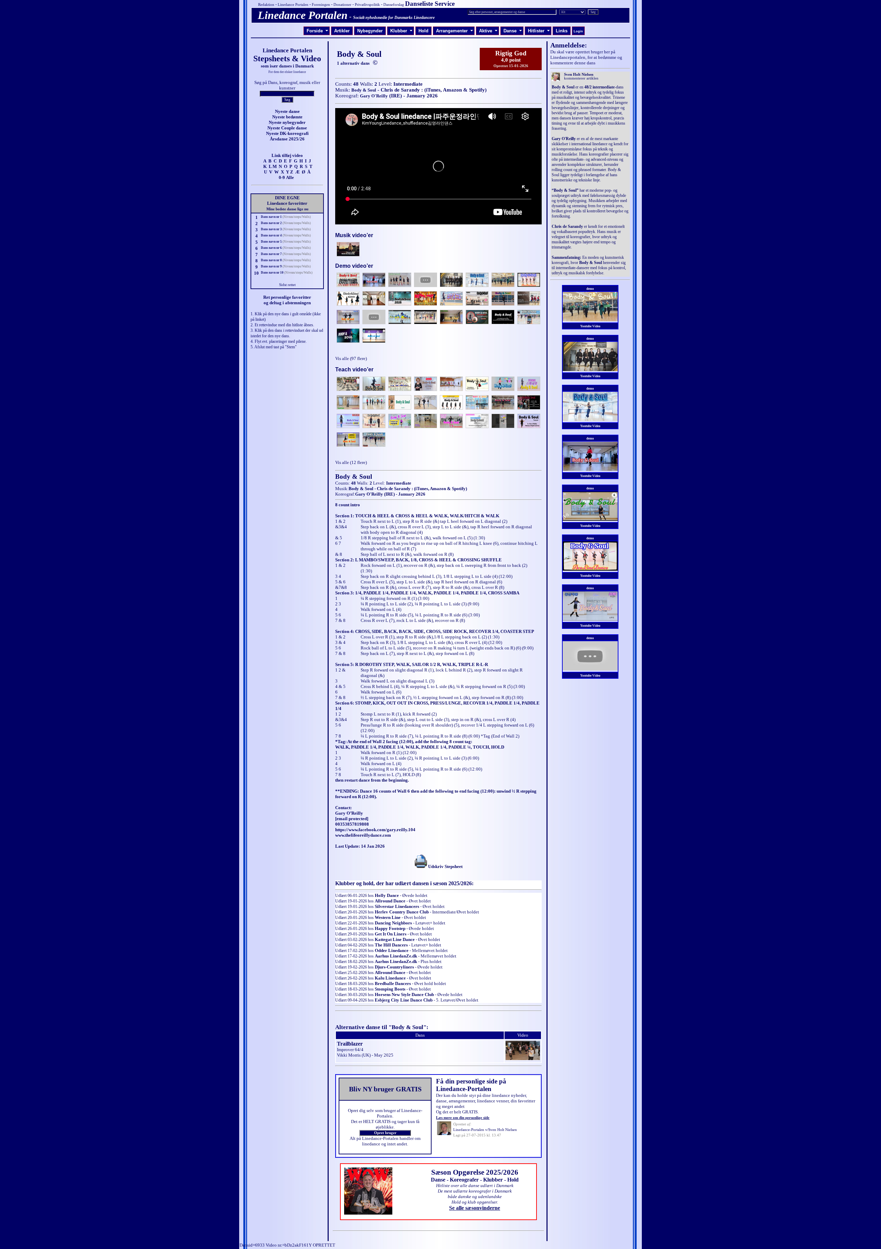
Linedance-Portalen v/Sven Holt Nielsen (485, 1130)
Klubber (401, 30)
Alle (290, 177)
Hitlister (539, 30)
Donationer (342, 5)
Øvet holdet (420, 900)
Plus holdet (431, 961)
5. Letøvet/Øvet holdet (457, 1000)
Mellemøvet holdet (430, 950)
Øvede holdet (414, 895)
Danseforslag (393, 5)
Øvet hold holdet (430, 983)
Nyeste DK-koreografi (287, 133)
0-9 (282, 177)
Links (561, 30)
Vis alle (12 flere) (351, 462)
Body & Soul (363, 90)
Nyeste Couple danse (287, 127)
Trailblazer (350, 1044)
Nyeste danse (287, 111)
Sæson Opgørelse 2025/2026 (474, 1172)
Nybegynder (370, 30)
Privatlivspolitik (367, 5)
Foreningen (321, 5)
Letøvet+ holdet (430, 922)
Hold (423, 30)
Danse (512, 30)
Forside (317, 30)
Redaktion (266, 5)
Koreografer (464, 1180)
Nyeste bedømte (287, 116)
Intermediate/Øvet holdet (455, 911)
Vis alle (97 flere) (351, 358)
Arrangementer (455, 30)
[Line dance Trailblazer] (523, 1058)
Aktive (488, 30)
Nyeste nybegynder (287, 122)
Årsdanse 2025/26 (287, 138)
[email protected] (351, 818)
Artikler (342, 30)
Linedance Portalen (293, 5)
